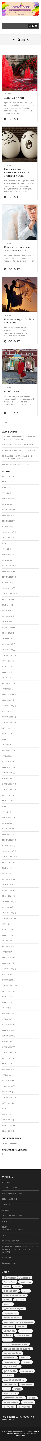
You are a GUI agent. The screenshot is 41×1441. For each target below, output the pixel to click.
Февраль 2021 (7, 829)
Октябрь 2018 (7, 980)
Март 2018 (6, 1019)
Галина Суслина (17, 1277)
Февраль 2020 (7, 890)
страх (17, 1389)
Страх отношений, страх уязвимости (17, 445)
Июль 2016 (6, 1064)
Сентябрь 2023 (8, 655)
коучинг (21, 1326)
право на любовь (12, 1353)
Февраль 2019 (7, 957)
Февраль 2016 (7, 1081)
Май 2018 (5, 1008)
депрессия (20, 1300)
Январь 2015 (7, 1131)
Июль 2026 (6, 482)
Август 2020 (7, 862)
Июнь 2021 (6, 806)
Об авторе (6, 1227)
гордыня (26, 1290)
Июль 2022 (6, 734)
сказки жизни (26, 1384)
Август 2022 (7, 728)
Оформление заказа (10, 1241)
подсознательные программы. (15, 1344)
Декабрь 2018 (7, 969)
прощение (27, 1362)
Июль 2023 (6, 666)
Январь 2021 (7, 834)
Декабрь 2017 (7, 1036)
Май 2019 (5, 941)
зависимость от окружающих (18, 1322)
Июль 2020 (6, 868)
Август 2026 (7, 476)
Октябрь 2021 (7, 784)
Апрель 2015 (7, 1120)
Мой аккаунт (7, 1221)
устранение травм (11, 1402)
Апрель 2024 (7, 616)
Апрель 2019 (7, 946)
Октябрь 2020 (7, 851)
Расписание (7, 1257)
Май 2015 (5, 1114)
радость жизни (27, 1371)
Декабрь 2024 (7, 577)
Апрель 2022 (7, 750)
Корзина (5, 1210)
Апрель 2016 (7, 1069)
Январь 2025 (7, 571)
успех (32, 1397)
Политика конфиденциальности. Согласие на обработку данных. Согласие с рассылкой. (20, 1249)
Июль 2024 (6, 605)
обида (7, 1335)
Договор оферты (9, 1188)
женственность (12, 1317)
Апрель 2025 (7, 555)
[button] (33, 26)
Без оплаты (6, 1182)
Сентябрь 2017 (8, 1053)
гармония (10, 1290)
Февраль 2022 (7, 762)
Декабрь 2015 (7, 1086)
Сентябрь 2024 (8, 594)
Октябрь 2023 (7, 650)
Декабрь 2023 (7, 638)
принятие (24, 1357)
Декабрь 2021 (7, 773)
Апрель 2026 (7, 499)
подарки (7, 1340)
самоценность (10, 1384)
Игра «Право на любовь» (12, 1193)
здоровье (8, 1326)
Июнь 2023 (6, 672)
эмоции (9, 1406)
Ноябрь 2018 (7, 974)
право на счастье (9, 1357)
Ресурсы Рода (9, 1282)
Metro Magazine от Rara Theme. (22, 1432)
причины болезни (10, 1362)
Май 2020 (5, 874)
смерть (6, 1388)
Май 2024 (5, 610)
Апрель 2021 (7, 818)
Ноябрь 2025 (7, 527)
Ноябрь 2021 (7, 778)
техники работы (10, 1393)
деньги (7, 1300)
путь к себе (11, 1366)
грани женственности (14, 1295)
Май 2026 (5, 493)
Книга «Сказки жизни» (11, 1199)
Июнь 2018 (6, 1002)
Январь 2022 (7, 767)
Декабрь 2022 (7, 706)
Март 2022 (6, 756)
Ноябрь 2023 (7, 644)
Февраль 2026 (7, 510)
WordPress (20, 1435)
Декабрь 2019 (7, 901)
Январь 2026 (7, 515)
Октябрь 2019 (7, 913)
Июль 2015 (6, 1109)
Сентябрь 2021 (8, 790)
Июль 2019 (6, 929)
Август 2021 (7, 795)
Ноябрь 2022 (7, 711)
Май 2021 (5, 812)
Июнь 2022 (6, 739)
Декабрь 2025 (7, 521)
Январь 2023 (7, 700)
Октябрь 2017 (7, 1047)
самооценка (8, 1375)
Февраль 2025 (7, 566)
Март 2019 (6, 952)
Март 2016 (6, 1075)
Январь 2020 (7, 896)
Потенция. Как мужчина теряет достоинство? (17, 249)
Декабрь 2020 (7, 840)
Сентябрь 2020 (8, 857)
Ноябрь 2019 (7, 907)
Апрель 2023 (7, 683)
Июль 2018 (6, 997)
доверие (8, 1304)
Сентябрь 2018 (8, 985)
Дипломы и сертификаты (12, 1230)
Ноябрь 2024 (7, 583)
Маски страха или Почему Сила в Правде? (19, 450)
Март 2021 (6, 823)
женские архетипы (10, 1313)
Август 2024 (7, 599)
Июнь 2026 (6, 487)
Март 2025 (6, 560)
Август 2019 (7, 924)
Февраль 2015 (7, 1125)
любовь (9, 1330)
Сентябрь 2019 (8, 918)
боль (6, 1286)
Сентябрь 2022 (8, 722)
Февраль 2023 (7, 694)
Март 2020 (6, 885)
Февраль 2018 (7, 1025)
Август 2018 (7, 991)
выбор (17, 1286)
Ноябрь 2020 (7, 846)
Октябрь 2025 (7, 532)
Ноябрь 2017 (7, 1041)
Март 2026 (6, 504)
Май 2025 (5, 549)
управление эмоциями (13, 1398)
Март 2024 (6, 622)
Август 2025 (7, 538)
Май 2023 (5, 678)
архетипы (26, 1282)
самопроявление (14, 1380)
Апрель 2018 (7, 1013)
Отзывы (5, 1235)
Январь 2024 (7, 633)
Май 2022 (5, 745)
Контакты (6, 1204)
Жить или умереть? (15, 97)
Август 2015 (7, 1103)
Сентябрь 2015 (8, 1097)
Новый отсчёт (11, 391)
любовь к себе (25, 1331)
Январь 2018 (7, 1030)
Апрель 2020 (7, 879)
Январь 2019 (7, 963)
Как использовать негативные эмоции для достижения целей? (17, 172)
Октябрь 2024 (7, 588)
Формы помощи (9, 1263)
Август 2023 (7, 661)
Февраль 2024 (7, 627)
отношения (23, 1335)
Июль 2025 (6, 543)
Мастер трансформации (12, 1216)
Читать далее (13, 119)
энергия (24, 1406)
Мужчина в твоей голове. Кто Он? (16, 464)
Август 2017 (7, 1058)
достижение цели (14, 1308)
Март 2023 (6, 689)
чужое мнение (28, 1402)
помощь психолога (17, 1348)
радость (10, 1371)
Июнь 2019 (6, 935)
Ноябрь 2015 (7, 1092)
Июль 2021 (6, 801)
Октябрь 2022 (7, 717)
